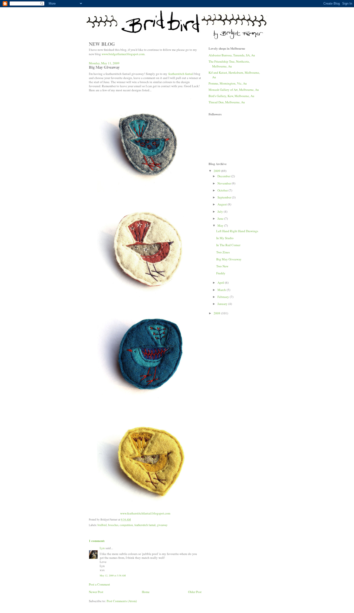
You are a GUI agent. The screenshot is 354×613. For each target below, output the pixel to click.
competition (126, 525)
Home (146, 592)
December (224, 176)
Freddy (220, 273)
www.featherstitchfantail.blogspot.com (145, 513)
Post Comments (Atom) (122, 601)
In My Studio (225, 238)
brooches (113, 525)
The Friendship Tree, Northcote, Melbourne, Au (229, 63)
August (222, 204)
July (220, 211)
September (224, 197)
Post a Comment (99, 584)
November (224, 183)
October (223, 190)
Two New (222, 266)
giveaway (162, 525)
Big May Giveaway (229, 259)
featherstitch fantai (180, 74)
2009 (217, 171)
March (222, 290)
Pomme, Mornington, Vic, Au (228, 83)
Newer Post (96, 592)
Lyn (102, 548)
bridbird (102, 525)
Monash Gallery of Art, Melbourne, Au (234, 89)
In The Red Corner (228, 245)
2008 (217, 313)
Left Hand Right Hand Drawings (237, 231)
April (221, 282)
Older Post (195, 592)
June (220, 218)
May (220, 225)
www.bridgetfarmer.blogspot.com (123, 54)
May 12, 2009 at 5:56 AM (113, 575)
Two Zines (223, 252)
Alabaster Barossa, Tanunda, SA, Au (232, 55)
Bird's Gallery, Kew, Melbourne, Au (231, 96)
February (223, 297)
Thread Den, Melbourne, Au (227, 102)
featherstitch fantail (145, 525)
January (222, 304)
